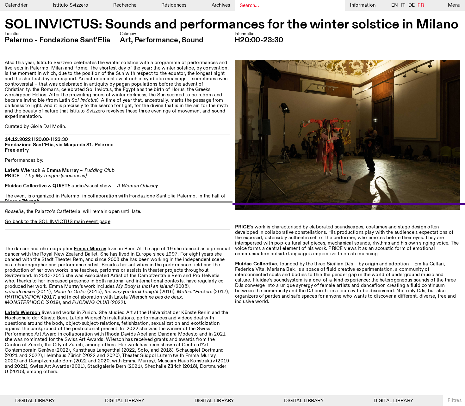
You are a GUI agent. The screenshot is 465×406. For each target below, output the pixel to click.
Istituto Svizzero (70, 5)
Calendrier (16, 5)
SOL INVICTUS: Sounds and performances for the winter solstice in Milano (231, 25)
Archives (221, 5)
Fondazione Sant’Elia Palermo (162, 196)
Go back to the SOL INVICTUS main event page (57, 222)
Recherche (124, 5)
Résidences (174, 5)
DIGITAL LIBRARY (29, 401)
